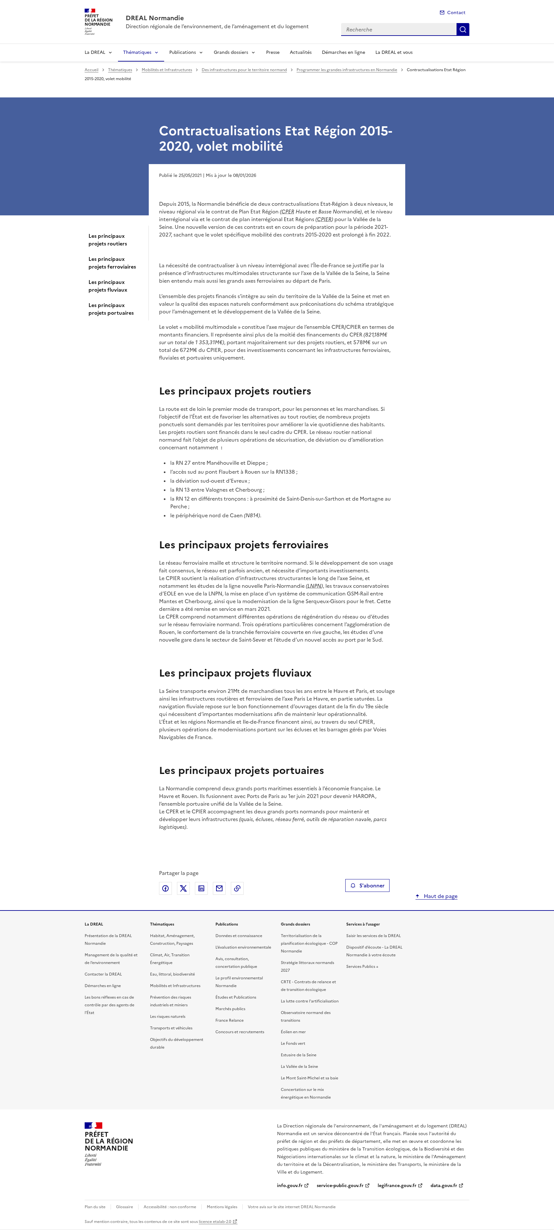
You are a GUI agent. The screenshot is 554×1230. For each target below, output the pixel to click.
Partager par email (219, 888)
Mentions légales (222, 1207)
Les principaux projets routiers (107, 239)
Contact (456, 12)
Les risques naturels (167, 1016)
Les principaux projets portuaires (111, 309)
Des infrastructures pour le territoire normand (244, 70)
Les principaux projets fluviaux (107, 286)
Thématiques (137, 52)
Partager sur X (183, 888)
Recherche (463, 29)
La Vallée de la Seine (299, 1066)
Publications (182, 52)
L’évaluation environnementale (243, 947)
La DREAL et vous (394, 52)
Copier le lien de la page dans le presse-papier (237, 888)
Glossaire (124, 1207)
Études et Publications (235, 997)
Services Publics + (362, 966)
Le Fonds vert (293, 1043)
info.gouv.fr (290, 1185)
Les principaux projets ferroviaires (112, 262)
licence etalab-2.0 (215, 1222)
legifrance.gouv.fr (397, 1185)
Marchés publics (230, 1009)
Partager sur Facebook (165, 888)
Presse (273, 52)
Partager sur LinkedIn (201, 888)
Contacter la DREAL (103, 974)
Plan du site (95, 1207)
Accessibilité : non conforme (170, 1207)
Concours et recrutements (239, 1032)
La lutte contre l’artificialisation (310, 1001)
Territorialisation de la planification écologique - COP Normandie (309, 943)
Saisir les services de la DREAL (373, 936)
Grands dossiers (231, 52)
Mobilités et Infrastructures (167, 70)
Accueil (91, 70)
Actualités (301, 52)
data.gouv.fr (444, 1185)
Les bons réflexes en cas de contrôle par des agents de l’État (109, 1005)
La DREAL (95, 52)
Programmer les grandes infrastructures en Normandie (347, 70)
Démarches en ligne (343, 52)
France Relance (229, 1020)
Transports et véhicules (171, 1028)
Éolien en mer (293, 1032)
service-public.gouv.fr (340, 1185)
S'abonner (371, 885)
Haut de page (440, 896)
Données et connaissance (238, 936)
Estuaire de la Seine (298, 1055)
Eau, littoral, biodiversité (172, 974)
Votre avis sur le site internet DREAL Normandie (292, 1207)
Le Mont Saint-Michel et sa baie (309, 1078)
